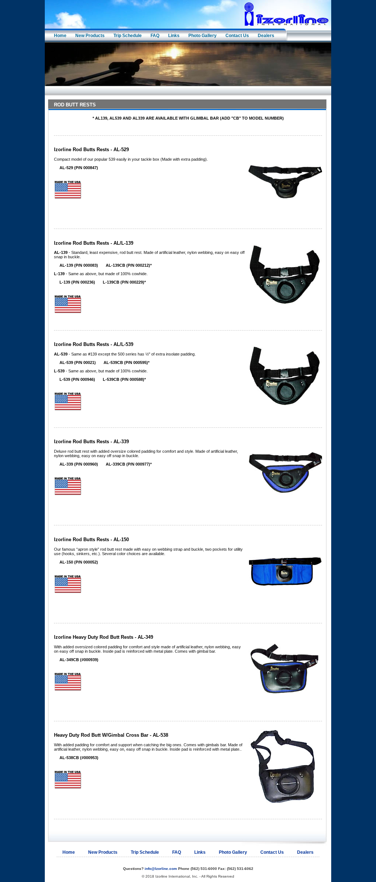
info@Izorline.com (161, 869)
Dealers (266, 35)
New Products (90, 35)
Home (60, 35)
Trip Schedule (127, 35)
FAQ (155, 35)
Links (174, 35)
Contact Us (237, 35)
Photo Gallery (202, 35)
